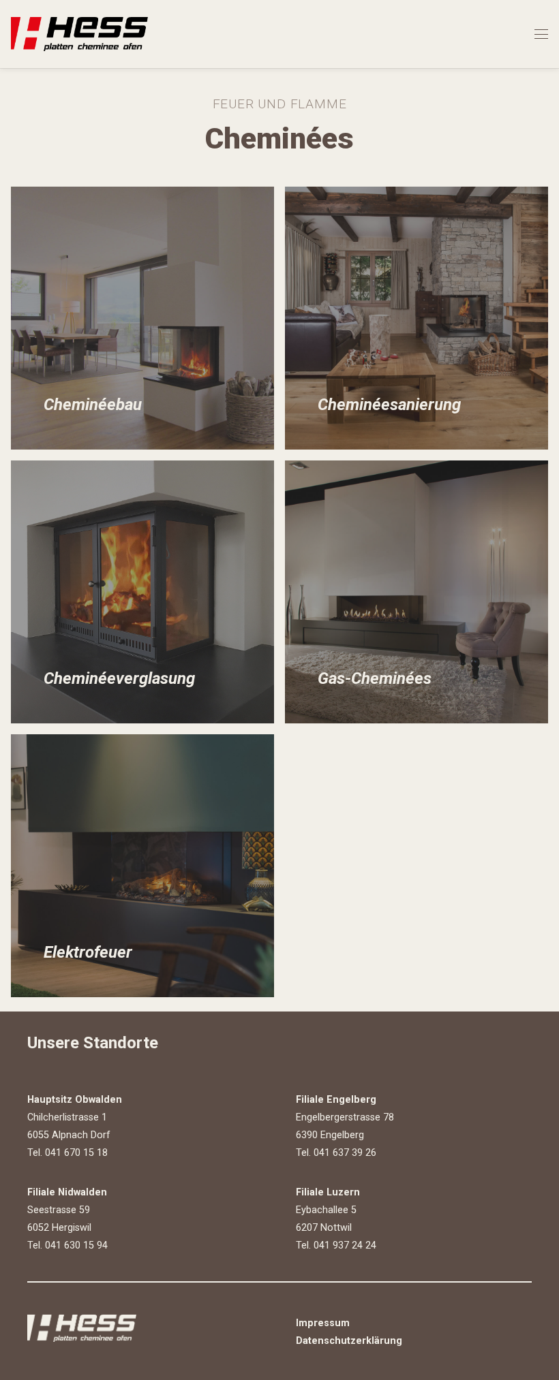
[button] (541, 34)
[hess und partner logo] (79, 34)
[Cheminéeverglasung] (142, 591)
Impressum (323, 1323)
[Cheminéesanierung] (416, 318)
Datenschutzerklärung (349, 1341)
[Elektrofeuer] (142, 865)
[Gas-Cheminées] (416, 591)
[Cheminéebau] (142, 318)
